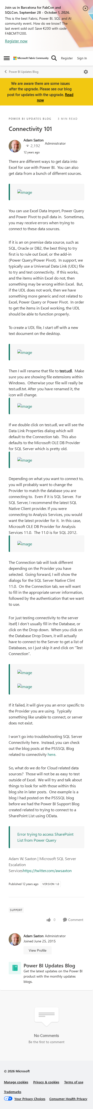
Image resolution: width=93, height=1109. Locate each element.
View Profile (37, 950)
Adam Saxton (34, 140)
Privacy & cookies (46, 1082)
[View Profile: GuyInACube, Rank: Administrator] (15, 146)
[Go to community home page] (31, 58)
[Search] (54, 58)
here (51, 754)
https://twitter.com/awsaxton (47, 870)
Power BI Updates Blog (23, 72)
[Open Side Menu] (6, 58)
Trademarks (12, 1092)
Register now (16, 40)
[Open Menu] (85, 71)
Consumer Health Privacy (68, 1099)
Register (67, 58)
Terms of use (73, 1082)
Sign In (82, 58)
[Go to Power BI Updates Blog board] (15, 968)
